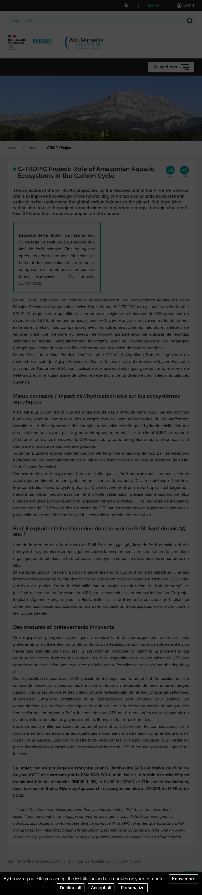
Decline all (71, 887)
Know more (183, 878)
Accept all (101, 887)
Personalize (133, 887)
